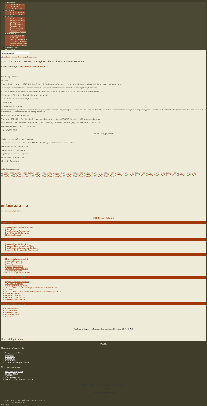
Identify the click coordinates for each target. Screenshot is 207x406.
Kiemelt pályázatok (15, 211)
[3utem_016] (5, 175)
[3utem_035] (5, 176)
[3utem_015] (192, 173)
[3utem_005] (88, 173)
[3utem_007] (109, 173)
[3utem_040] (57, 176)
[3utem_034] (192, 175)
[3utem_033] (181, 175)
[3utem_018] (26, 175)
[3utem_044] (99, 176)
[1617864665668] (21, 173)
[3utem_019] (36, 175)
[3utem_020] (47, 175)
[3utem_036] (16, 176)
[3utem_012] (161, 173)
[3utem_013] (171, 173)
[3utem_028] (130, 175)
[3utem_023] (78, 175)
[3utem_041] (67, 176)
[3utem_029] (140, 175)
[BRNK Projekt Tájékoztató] (103, 218)
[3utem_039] (47, 176)
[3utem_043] (88, 176)
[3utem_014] (181, 173)
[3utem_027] (119, 175)
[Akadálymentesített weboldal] (19, 57)
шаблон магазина (14, 206)
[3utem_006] (99, 173)
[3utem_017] (16, 175)
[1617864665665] (7, 173)
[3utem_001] (47, 173)
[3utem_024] (88, 175)
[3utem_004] (78, 173)
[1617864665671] (34, 173)
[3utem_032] (171, 175)
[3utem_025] (99, 175)
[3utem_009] (130, 173)
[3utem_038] (36, 176)
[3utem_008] (119, 173)
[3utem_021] (57, 175)
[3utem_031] (161, 175)
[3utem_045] (109, 176)
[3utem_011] (150, 173)
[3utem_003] (67, 173)
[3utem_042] (78, 176)
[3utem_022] (67, 175)
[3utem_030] (150, 175)
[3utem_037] (26, 176)
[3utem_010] (140, 173)
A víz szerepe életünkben (31, 66)
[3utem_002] (57, 173)
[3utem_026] (109, 175)
